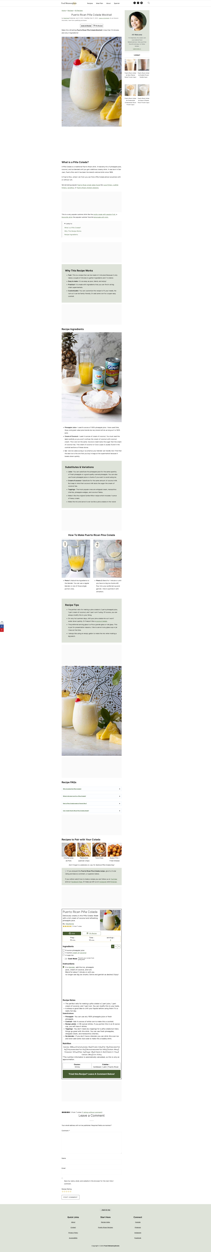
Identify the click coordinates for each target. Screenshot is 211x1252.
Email (64, 1168)
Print (73, 933)
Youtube (138, 1222)
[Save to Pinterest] (2, 630)
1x (112, 946)
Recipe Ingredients (71, 234)
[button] (64, 926)
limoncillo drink (67, 217)
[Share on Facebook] (2, 626)
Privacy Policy (73, 1233)
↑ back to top (105, 1210)
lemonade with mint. (101, 217)
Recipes (90, 3)
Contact (73, 1227)
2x (116, 946)
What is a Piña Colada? (72, 228)
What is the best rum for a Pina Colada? (74, 796)
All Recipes (79, 10)
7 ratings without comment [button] (92, 1112)
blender (72, 967)
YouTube (114, 879)
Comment (66, 1130)
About (108, 3)
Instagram (103, 882)
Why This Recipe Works (72, 231)
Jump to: (69, 223)
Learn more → (137, 49)
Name (64, 1158)
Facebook (137, 1238)
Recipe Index (105, 1222)
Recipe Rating (67, 1189)
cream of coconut (79, 953)
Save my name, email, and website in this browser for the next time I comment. (89, 1182)
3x (119, 946)
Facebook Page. (77, 882)
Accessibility (73, 1238)
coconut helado (101, 621)
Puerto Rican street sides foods (88, 185)
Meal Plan (99, 3)
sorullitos (71, 188)
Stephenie (70, 924)
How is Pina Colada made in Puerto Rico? (75, 803)
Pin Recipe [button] (99, 26)
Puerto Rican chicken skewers (87, 188)
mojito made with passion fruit (104, 214)
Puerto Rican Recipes (105, 1227)
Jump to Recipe (86, 26)
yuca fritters (107, 185)
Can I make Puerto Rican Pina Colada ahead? (76, 810)
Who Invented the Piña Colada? (72, 789)
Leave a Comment (104, 18)
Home (64, 10)
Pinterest (113, 882)
